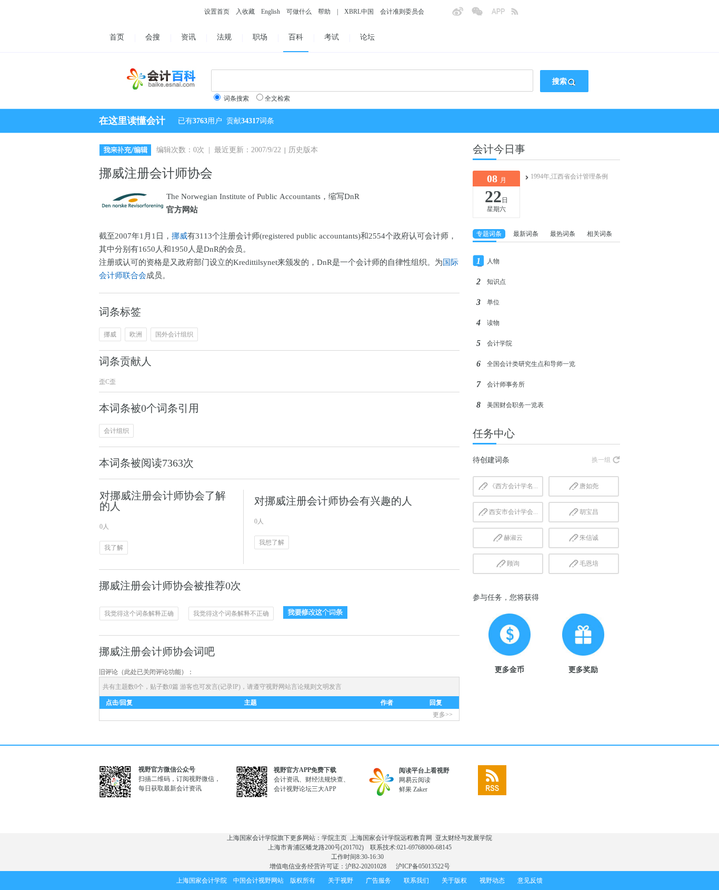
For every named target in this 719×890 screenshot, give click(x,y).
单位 (493, 302)
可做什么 (299, 11)
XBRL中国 (359, 11)
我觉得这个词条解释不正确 (231, 613)
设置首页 (216, 11)
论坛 (367, 37)
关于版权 (454, 880)
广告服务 (378, 880)
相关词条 (599, 234)
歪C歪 (107, 381)
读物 (493, 323)
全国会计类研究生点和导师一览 (531, 364)
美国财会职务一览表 (515, 405)
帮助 (324, 11)
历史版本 (303, 150)
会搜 (152, 37)
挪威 (179, 236)
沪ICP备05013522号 (423, 866)
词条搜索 (236, 98)
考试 (331, 37)
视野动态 (492, 880)
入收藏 (245, 11)
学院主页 (334, 838)
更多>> (443, 714)
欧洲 (135, 334)
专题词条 (489, 234)
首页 (116, 37)
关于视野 (340, 880)
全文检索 (277, 98)
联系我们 (416, 880)
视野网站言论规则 (291, 686)
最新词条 (525, 234)
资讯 (188, 37)
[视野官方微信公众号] (481, 15)
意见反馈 (530, 880)
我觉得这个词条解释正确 (139, 613)
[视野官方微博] (461, 15)
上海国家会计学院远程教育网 (391, 838)
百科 (295, 37)
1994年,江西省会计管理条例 (569, 176)
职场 (260, 37)
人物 (493, 261)
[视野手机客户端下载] (501, 15)
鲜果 (405, 789)
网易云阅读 (415, 780)
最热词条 (562, 234)
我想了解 (271, 542)
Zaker (420, 789)
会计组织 (116, 430)
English (270, 11)
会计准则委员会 (402, 11)
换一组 (601, 459)
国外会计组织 (174, 334)
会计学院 (499, 343)
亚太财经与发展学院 (463, 838)
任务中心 (494, 433)
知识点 (496, 281)
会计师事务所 (506, 384)
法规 (224, 37)
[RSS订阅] (520, 15)
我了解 (113, 547)
